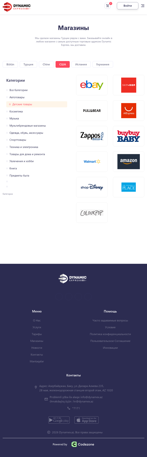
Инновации (110, 347)
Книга (13, 168)
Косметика (16, 111)
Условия (110, 327)
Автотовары (17, 97)
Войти (128, 5)
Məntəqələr (37, 361)
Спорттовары (18, 139)
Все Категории (19, 90)
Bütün (10, 64)
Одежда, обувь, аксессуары (26, 132)
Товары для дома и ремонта (27, 154)
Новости (36, 347)
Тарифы (37, 334)
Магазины (36, 341)
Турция (28, 64)
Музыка (14, 118)
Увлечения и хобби (22, 161)
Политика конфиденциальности (110, 334)
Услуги (37, 327)
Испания (81, 64)
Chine (46, 64)
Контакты (37, 354)
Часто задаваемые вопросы (110, 320)
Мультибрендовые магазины (28, 125)
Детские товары (22, 104)
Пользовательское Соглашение (110, 341)
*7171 (76, 408)
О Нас (37, 320)
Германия (102, 64)
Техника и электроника (24, 147)
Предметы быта (19, 175)
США (62, 64)
